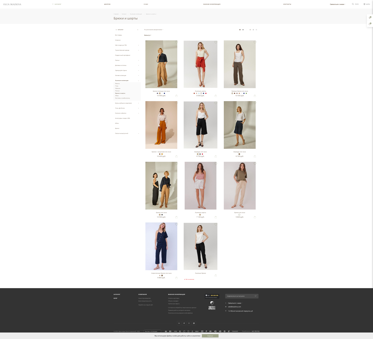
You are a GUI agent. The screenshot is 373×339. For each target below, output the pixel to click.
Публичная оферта (174, 304)
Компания (142, 294)
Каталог (117, 294)
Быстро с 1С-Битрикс (151, 331)
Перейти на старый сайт (145, 305)
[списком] (253, 29)
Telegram (184, 323)
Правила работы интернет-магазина (179, 310)
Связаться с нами (337, 4)
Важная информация (176, 294)
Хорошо (210, 336)
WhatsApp (194, 323)
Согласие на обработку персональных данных (182, 307)
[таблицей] (256, 29)
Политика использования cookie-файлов (180, 313)
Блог (115, 298)
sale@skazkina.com (234, 307)
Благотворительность (145, 301)
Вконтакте (179, 323)
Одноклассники (189, 323)
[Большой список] (243, 29)
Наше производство (144, 298)
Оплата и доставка (173, 298)
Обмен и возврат (173, 301)
